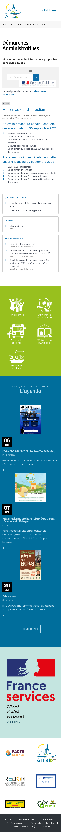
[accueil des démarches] (30, 71)
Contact (46, 826)
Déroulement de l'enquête (20, 170)
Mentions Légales (14, 823)
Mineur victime (17, 226)
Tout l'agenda (30, 628)
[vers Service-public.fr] (37, 83)
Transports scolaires (16, 341)
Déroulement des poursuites (21, 136)
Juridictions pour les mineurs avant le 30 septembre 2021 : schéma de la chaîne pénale (29, 263)
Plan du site (48, 819)
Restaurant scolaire (17, 367)
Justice (28, 91)
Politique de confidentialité (42, 823)
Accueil (9, 24)
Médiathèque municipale (44, 341)
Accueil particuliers (12, 91)
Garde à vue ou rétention (19, 133)
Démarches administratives (44, 316)
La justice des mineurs (21, 244)
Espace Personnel (27, 819)
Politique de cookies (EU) (24, 826)
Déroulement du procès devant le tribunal (27, 176)
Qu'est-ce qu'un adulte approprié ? (26, 210)
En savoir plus (14, 721)
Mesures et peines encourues (22, 145)
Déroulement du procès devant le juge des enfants (32, 173)
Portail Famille (16, 314)
